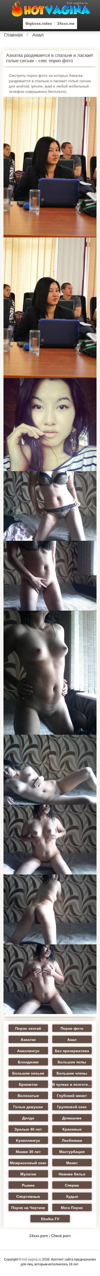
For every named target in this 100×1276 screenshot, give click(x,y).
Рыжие (28, 1185)
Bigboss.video (39, 23)
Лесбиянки (72, 1140)
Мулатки (28, 1174)
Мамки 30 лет (28, 1152)
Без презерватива (72, 1051)
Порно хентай (28, 1028)
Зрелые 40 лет (28, 1129)
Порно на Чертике (28, 1208)
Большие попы (72, 1062)
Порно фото (72, 1028)
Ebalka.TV (50, 1219)
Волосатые (28, 1096)
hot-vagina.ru (31, 1259)
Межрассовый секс (28, 1163)
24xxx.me (65, 23)
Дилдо (28, 1118)
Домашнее (72, 1118)
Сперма (72, 1185)
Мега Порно (72, 1208)
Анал (38, 35)
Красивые (72, 1129)
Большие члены (72, 1073)
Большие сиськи (28, 1073)
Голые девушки (28, 1107)
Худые (72, 1196)
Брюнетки (28, 1084)
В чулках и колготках (72, 1084)
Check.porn (61, 1236)
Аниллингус (28, 1051)
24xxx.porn (38, 1236)
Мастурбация (72, 1152)
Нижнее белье (72, 1174)
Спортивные (28, 1196)
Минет (72, 1163)
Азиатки (28, 1040)
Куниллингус (28, 1140)
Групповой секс (72, 1107)
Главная (13, 35)
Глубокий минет (72, 1096)
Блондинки (28, 1062)
